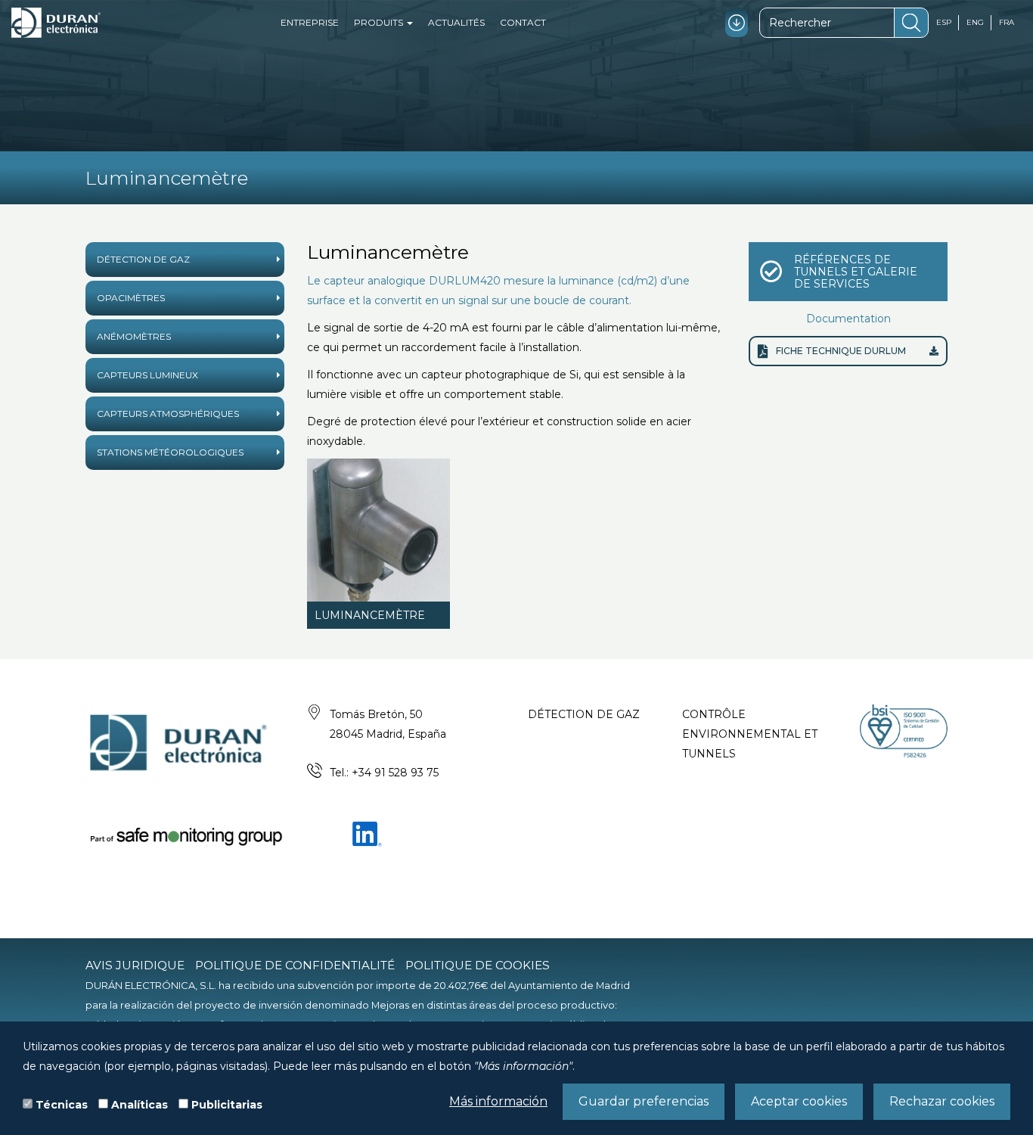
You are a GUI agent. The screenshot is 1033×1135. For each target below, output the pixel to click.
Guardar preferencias (644, 1101)
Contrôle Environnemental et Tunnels (749, 733)
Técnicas (62, 1105)
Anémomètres (134, 336)
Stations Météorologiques (170, 452)
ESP (943, 22)
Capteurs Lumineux (147, 375)
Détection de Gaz (143, 259)
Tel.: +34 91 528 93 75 (384, 772)
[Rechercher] (911, 23)
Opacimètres (131, 297)
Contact (523, 22)
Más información (498, 1101)
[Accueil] (56, 23)
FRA (1006, 22)
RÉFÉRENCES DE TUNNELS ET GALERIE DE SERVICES (855, 272)
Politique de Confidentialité (295, 965)
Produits (379, 22)
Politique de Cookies (477, 965)
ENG (975, 22)
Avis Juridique (135, 965)
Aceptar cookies (799, 1101)
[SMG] (184, 835)
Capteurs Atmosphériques (168, 413)
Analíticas (139, 1105)
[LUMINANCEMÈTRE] (378, 530)
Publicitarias (226, 1105)
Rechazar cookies (941, 1101)
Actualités (456, 22)
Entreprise (310, 22)
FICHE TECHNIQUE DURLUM (841, 350)
